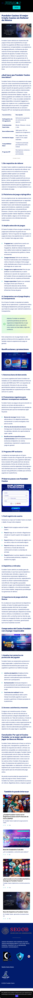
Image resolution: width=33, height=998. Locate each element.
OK (16, 996)
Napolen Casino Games (8, 967)
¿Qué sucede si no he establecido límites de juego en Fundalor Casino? (16, 880)
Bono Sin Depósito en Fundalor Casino (15, 912)
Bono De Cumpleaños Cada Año (13, 849)
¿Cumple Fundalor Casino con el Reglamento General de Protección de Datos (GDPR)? (15, 816)
